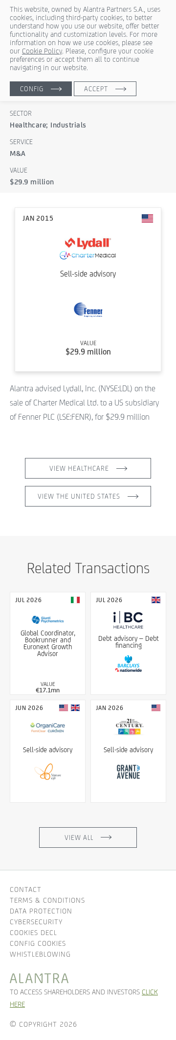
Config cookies (38, 943)
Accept (96, 89)
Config (32, 89)
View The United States (79, 496)
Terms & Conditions (47, 900)
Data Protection (41, 911)
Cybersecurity (36, 921)
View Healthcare (79, 468)
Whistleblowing (40, 954)
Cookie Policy (42, 51)
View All (79, 837)
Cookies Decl (33, 932)
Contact (26, 889)
